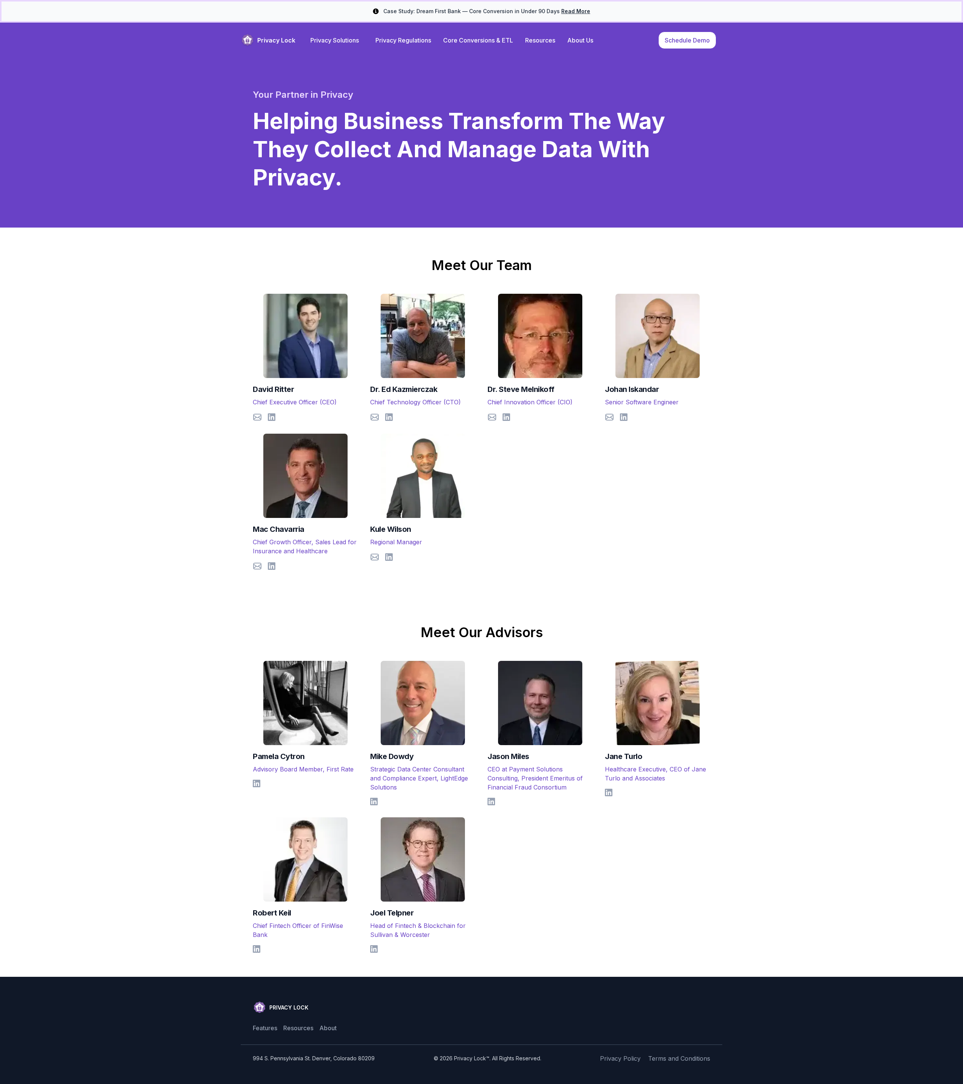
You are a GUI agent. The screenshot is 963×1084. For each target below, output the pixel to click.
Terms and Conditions (679, 1058)
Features (265, 1028)
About (328, 1028)
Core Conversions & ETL (478, 40)
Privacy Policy (620, 1058)
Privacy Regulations (403, 40)
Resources (540, 40)
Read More (575, 11)
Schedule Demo (687, 40)
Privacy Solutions (334, 40)
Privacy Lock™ (471, 1058)
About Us (580, 40)
